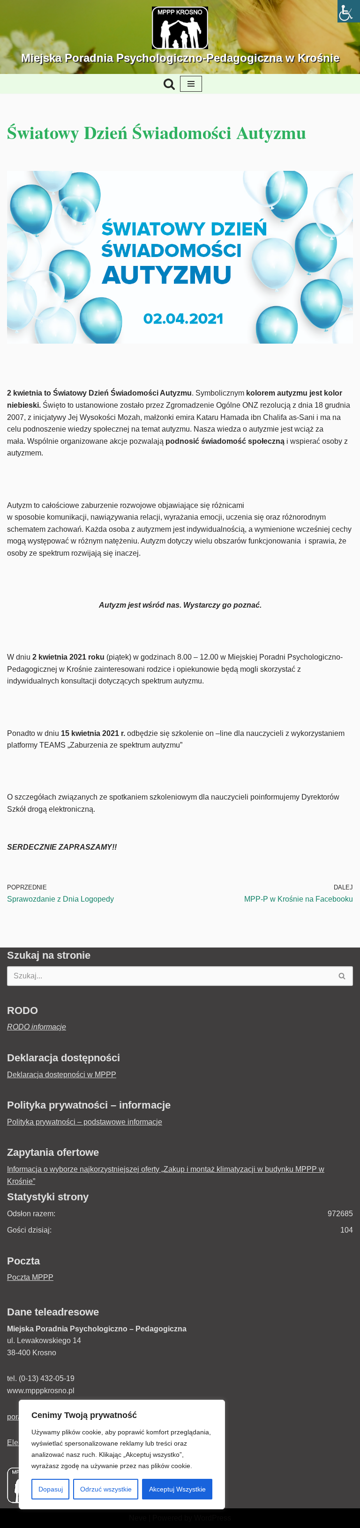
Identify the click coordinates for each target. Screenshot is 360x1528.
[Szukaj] (169, 84)
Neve (138, 1518)
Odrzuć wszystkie (106, 1489)
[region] (122, 1454)
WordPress (212, 1518)
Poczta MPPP (30, 1277)
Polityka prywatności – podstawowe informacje (84, 1122)
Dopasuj (50, 1489)
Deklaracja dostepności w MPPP (61, 1075)
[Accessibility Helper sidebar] (349, 11)
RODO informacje (36, 1027)
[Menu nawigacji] (191, 84)
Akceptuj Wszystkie (177, 1489)
